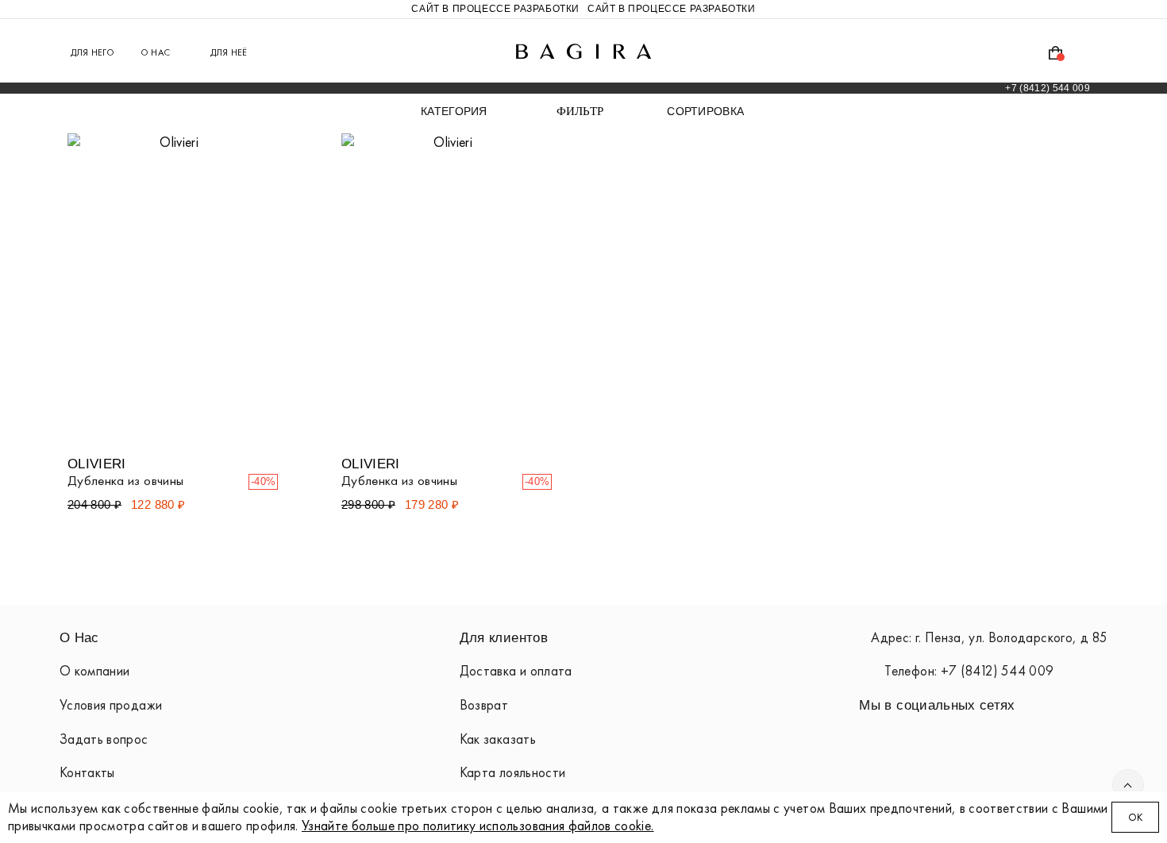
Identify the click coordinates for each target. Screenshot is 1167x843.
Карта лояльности (513, 772)
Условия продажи (111, 705)
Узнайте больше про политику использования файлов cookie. (478, 825)
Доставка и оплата (516, 670)
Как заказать (498, 739)
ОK (1135, 817)
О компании (94, 670)
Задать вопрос (104, 739)
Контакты (87, 772)
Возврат (484, 705)
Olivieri (96, 464)
